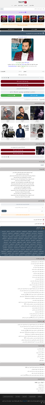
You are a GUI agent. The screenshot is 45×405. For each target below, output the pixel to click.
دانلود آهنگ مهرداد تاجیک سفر (38, 267)
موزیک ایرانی (21, 92)
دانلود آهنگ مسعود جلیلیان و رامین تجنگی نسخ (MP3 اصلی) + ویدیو (32, 375)
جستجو (2, 8)
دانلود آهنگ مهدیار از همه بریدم (38, 300)
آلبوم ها (25, 5)
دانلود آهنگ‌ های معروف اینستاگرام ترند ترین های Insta (34, 298)
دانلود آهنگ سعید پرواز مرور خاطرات (37, 282)
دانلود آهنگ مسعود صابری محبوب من (37, 263)
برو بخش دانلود (10, 29)
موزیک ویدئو (20, 5)
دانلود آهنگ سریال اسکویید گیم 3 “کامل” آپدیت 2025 (34, 367)
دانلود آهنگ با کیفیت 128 (22, 85)
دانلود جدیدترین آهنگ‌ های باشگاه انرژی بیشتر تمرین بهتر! (33, 292)
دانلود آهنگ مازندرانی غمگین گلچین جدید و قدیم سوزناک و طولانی (32, 306)
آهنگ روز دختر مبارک (39, 352)
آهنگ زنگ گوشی (40, 354)
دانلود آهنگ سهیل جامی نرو (38, 265)
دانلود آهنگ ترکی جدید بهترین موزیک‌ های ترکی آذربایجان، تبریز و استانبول (31, 302)
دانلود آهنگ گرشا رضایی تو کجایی (37, 309)
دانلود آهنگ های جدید (38, 219)
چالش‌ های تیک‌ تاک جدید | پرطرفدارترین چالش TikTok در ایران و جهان (31, 296)
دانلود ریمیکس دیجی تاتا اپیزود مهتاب (36, 315)
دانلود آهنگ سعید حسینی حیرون (37, 271)
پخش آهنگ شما (22, 12)
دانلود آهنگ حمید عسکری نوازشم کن (37, 261)
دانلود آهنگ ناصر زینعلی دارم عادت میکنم (36, 284)
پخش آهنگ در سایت (39, 388)
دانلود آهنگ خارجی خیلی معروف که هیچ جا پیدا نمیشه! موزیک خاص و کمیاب (30, 288)
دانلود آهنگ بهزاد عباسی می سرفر (37, 277)
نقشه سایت (18, 396)
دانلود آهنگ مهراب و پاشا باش (38, 273)
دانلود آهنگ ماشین (27, 92)
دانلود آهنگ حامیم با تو (39, 279)
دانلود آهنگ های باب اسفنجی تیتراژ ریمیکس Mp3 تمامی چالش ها (32, 294)
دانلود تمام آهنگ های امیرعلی (22, 88)
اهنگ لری (41, 358)
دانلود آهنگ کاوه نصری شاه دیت (38, 275)
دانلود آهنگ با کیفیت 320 (22, 81)
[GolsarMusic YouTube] (41, 402)
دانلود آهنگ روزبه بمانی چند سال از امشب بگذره (35, 371)
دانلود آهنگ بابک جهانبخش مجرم (37, 308)
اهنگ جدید (32, 5)
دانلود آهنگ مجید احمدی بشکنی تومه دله (36, 313)
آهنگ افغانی (41, 360)
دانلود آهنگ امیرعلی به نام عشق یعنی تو (34, 33)
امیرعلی (42, 165)
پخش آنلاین (33, 29)
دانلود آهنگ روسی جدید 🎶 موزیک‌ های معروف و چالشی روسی (32, 342)
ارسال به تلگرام (33, 95)
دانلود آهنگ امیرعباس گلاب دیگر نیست (36, 281)
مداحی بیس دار (40, 350)
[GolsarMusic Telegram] (43, 402)
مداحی (15, 5)
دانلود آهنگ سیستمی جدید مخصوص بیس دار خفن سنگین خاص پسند (31, 290)
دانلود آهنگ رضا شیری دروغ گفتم (37, 286)
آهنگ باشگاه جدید (40, 349)
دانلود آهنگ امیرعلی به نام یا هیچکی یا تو (18, 147)
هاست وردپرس (40, 387)
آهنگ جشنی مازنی (40, 356)
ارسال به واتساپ (10, 95)
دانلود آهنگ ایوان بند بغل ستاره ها (37, 269)
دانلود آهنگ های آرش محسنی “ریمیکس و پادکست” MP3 (33, 304)
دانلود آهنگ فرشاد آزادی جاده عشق (37, 373)
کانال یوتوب (24, 396)
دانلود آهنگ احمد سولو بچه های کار (37, 369)
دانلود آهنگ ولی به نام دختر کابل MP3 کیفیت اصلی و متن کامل (32, 317)
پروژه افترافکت (41, 385)
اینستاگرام (39, 396)
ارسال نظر (4, 211)
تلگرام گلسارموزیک (32, 396)
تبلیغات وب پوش (40, 390)
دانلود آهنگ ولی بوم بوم (39, 311)
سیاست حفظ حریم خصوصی (8, 396)
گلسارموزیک (22, 2)
